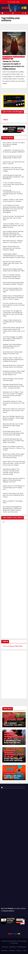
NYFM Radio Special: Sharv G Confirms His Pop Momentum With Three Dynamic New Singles (13, 433)
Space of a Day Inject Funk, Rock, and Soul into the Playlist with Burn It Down (13, 495)
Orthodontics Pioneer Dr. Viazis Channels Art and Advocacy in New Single (13, 403)
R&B (8, 810)
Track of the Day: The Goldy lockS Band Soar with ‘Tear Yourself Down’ (13, 218)
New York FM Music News (18, 56)
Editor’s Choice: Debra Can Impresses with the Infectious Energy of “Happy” (12, 248)
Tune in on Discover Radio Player (13, 646)
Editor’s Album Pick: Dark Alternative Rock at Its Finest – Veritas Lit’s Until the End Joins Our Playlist (14, 463)
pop (12, 58)
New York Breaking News (10, 786)
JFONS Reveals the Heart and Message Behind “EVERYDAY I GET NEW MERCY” (13, 176)
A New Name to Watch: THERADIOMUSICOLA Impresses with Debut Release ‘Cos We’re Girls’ (14, 255)
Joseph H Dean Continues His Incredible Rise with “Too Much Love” (12, 321)
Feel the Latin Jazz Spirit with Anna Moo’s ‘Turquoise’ (12, 850)
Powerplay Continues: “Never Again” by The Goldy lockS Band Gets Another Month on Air (14, 372)
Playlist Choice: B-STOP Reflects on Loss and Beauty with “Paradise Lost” (14, 487)
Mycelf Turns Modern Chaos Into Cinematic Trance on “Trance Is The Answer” (14, 448)
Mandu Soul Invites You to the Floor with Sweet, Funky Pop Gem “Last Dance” (14, 410)
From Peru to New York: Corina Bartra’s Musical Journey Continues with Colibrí (14, 305)
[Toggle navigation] (13, 13)
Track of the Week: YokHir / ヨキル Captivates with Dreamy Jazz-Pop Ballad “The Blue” (13, 225)
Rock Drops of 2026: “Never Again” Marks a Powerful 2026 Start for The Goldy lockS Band (14, 455)
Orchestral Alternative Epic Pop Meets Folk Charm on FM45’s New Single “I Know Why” (13, 440)
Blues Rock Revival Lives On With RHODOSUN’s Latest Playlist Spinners (13, 425)
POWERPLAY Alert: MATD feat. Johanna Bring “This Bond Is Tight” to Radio (13, 169)
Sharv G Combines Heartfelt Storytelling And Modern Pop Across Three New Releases (12, 276)
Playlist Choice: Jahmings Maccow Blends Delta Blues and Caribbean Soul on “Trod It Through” (13, 297)
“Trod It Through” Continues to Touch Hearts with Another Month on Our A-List (13, 184)
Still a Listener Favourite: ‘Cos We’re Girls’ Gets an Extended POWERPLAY (14, 144)
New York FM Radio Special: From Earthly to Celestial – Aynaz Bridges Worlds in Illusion (13, 418)
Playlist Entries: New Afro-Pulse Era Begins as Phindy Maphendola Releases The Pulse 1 (14, 480)
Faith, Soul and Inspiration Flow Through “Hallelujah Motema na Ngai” (12, 289)
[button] (22, 13)
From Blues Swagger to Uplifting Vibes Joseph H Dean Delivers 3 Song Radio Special (12, 338)
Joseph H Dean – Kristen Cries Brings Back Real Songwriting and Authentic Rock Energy (13, 359)
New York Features (7, 56)
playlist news (6, 58)
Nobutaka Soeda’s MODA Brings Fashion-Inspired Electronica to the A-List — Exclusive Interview (13, 386)
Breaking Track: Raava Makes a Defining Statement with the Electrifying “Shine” (12, 346)
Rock (5, 792)
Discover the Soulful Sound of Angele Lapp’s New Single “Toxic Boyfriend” (13, 263)
